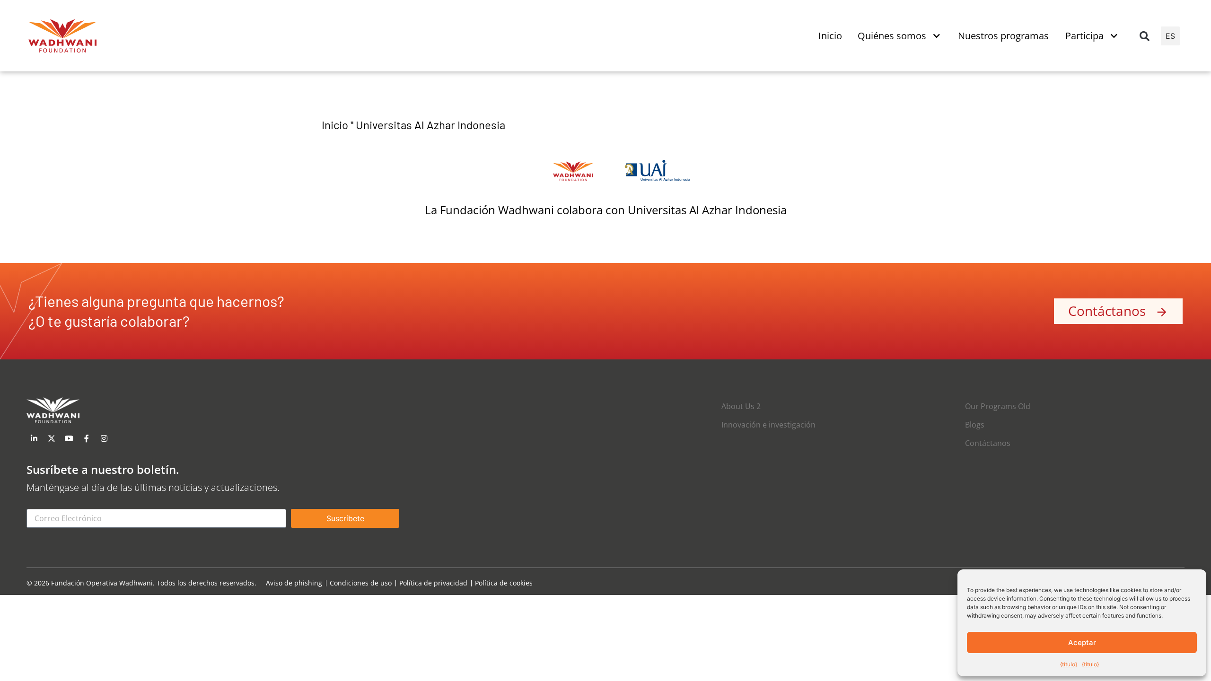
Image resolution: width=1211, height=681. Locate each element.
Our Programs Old (997, 406)
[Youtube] (69, 438)
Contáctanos (987, 443)
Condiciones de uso (361, 583)
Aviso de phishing (294, 583)
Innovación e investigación (768, 424)
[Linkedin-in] (34, 438)
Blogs (974, 424)
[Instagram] (104, 438)
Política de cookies (504, 583)
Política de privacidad (433, 583)
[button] (1144, 36)
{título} (1068, 664)
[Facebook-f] (86, 438)
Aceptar (1082, 642)
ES (1170, 36)
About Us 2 (741, 406)
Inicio (335, 124)
